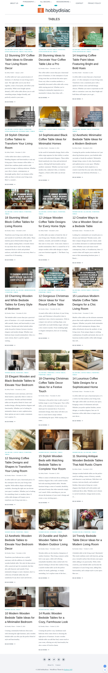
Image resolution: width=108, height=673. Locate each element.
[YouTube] (49, 659)
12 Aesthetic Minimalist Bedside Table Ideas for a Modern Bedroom (87, 139)
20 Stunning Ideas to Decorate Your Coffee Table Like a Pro (52, 60)
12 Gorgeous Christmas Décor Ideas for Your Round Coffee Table (54, 300)
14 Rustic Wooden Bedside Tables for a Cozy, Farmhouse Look (53, 617)
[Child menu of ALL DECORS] (39, 5)
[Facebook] (44, 659)
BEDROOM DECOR (30, 290)
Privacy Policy (94, 3)
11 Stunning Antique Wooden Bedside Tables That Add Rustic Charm (88, 460)
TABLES (21, 51)
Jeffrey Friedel (10, 72)
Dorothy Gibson (44, 68)
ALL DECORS (8, 49)
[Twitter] (54, 659)
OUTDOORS (53, 532)
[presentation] (20, 37)
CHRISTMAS (50, 290)
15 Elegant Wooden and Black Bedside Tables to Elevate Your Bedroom (20, 381)
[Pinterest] (58, 659)
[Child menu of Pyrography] (22, 5)
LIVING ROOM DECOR (11, 51)
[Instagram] (63, 659)
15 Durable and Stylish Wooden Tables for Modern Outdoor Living (53, 540)
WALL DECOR (28, 51)
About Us (14, 3)
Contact (79, 3)
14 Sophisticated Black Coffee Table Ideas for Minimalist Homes (53, 139)
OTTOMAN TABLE (24, 131)
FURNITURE (27, 49)
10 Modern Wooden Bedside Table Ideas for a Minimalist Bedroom (20, 617)
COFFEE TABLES (18, 49)
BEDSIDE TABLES (86, 129)
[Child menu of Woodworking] (55, 5)
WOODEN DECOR (78, 211)
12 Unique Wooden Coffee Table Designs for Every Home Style (52, 222)
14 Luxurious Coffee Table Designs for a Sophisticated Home (85, 383)
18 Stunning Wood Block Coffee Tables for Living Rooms (19, 222)
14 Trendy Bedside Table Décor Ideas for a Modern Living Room (87, 540)
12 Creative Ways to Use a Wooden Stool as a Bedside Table (87, 222)
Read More (10, 102)
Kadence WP (68, 669)
